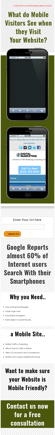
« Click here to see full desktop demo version (32, 5)
